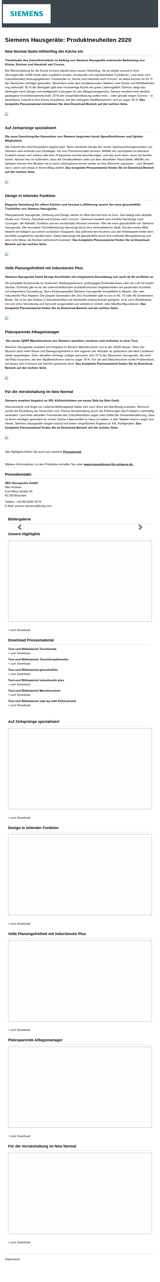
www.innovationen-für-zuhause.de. (109, 464)
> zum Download (19, 630)
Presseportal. (72, 451)
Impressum (12, 1259)
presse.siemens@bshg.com (33, 506)
